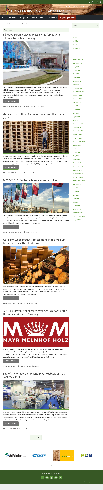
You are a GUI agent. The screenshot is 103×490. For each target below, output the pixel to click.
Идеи (75, 44)
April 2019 (76, 117)
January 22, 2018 (10, 429)
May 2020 (76, 74)
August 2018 (77, 145)
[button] (50, 466)
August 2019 (77, 102)
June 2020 (76, 70)
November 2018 (78, 134)
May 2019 (76, 113)
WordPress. (97, 482)
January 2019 (77, 127)
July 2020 (76, 67)
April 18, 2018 (9, 173)
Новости (19, 106)
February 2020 (78, 84)
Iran (37, 232)
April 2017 (76, 198)
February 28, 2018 (10, 303)
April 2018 (76, 159)
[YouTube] (97, 2)
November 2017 (78, 177)
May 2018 (76, 156)
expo (27, 106)
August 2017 (77, 184)
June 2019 (76, 109)
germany (32, 106)
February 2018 (78, 166)
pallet (33, 173)
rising (37, 173)
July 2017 (76, 188)
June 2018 (76, 152)
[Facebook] (95, 2)
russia (37, 106)
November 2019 (78, 95)
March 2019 (77, 120)
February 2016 (78, 213)
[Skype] (100, 2)
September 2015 (79, 216)
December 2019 (78, 92)
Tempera (89, 482)
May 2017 (76, 195)
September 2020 (79, 60)
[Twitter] (92, 2)
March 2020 (77, 81)
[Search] (97, 25)
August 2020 (77, 63)
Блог (75, 37)
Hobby (75, 41)
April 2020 (76, 77)
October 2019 (78, 99)
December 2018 (78, 131)
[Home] (4, 24)
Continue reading (10, 101)
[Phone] (89, 2)
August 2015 (77, 220)
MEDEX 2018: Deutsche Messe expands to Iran (30, 180)
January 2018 (77, 170)
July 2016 (76, 202)
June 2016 (76, 205)
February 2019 (78, 124)
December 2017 (78, 173)
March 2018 (77, 163)
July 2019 (76, 106)
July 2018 (76, 148)
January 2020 (77, 88)
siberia (42, 106)
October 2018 (78, 138)
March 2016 (77, 209)
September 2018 (79, 141)
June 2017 (76, 191)
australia (31, 366)
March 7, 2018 (9, 232)
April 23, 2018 (9, 106)
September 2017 (79, 181)
